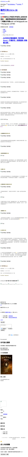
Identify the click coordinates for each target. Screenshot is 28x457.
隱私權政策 (23, 437)
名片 (4, 32)
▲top (2, 319)
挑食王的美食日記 (13, 317)
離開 (7, 454)
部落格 (4, 31)
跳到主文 (3, 13)
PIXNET (6, 437)
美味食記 (11, 316)
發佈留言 (2, 330)
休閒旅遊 (11, 26)
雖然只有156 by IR (9, 10)
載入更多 (2, 322)
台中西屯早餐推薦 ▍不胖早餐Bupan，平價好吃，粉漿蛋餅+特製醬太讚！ (15, 40)
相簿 (4, 29)
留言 (10, 312)
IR (1, 305)
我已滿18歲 (3, 454)
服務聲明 (14, 438)
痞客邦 (6, 312)
